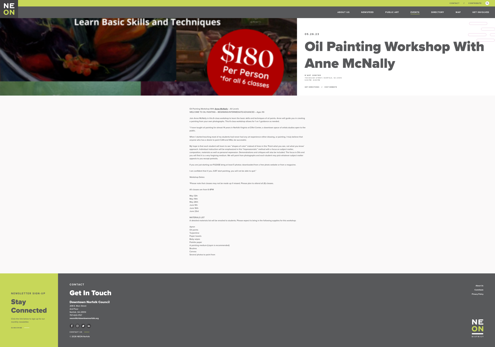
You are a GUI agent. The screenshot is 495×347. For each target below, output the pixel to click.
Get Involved (480, 12)
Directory (437, 12)
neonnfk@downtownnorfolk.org (84, 318)
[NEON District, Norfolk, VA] (9, 9)
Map (458, 12)
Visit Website (330, 87)
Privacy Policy (477, 294)
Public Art (392, 12)
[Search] (487, 3)
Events (415, 12)
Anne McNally (221, 108)
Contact (454, 3)
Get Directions (312, 87)
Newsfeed (367, 12)
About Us (343, 12)
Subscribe (17, 328)
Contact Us (76, 332)
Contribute (474, 3)
